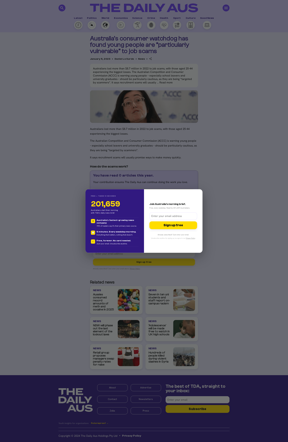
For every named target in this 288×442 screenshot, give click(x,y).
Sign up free (173, 225)
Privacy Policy (190, 238)
